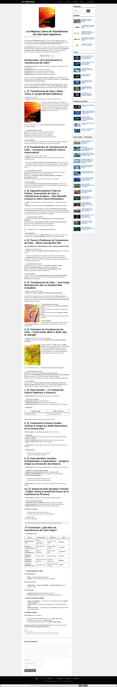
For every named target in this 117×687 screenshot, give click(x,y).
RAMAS (81, 1)
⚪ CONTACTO (78, 678)
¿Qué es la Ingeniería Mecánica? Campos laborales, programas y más (87, 228)
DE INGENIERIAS (28, 2)
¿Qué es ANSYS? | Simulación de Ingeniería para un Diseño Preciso (87, 26)
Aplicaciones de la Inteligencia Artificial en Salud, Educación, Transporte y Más (88, 112)
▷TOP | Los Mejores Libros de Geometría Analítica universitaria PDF (87, 63)
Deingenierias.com (52, 681)
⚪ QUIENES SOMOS (71, 678)
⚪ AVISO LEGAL (63, 678)
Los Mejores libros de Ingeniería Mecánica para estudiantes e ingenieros (86, 94)
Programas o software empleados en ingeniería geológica (86, 20)
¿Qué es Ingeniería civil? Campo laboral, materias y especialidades (86, 191)
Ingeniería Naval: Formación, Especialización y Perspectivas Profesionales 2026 (87, 154)
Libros (27, 629)
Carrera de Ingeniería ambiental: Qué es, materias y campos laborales (87, 197)
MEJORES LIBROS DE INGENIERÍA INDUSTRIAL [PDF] (86, 88)
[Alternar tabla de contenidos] (52, 56)
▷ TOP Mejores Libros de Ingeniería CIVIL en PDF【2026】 (86, 82)
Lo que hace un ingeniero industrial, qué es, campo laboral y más (86, 222)
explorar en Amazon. (57, 386)
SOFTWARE (75, 1)
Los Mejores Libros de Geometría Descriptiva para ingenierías (87, 69)
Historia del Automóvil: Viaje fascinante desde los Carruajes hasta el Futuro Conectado (42, 633)
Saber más (85, 685)
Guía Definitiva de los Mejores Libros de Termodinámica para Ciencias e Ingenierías (42, 632)
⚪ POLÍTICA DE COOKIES (54, 678)
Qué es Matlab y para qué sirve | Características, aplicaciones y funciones (88, 39)
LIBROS (67, 1)
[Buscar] (88, 10)
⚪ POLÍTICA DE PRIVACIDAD (42, 678)
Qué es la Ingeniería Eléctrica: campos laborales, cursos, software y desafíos (87, 179)
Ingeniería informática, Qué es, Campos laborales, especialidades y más (87, 216)
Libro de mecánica (29, 631)
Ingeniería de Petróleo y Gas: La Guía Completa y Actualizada (87, 142)
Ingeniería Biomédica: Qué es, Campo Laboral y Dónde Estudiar (87, 166)
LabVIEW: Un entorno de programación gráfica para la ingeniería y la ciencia (87, 32)
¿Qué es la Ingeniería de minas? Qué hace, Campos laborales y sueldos (87, 209)
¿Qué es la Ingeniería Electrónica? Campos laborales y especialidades (88, 185)
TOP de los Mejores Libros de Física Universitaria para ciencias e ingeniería (87, 57)
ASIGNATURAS (90, 1)
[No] (115, 685)
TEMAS (59, 1)
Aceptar (80, 685)
